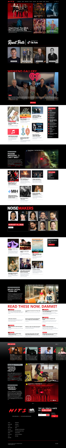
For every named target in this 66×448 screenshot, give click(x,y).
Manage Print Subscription (19, 429)
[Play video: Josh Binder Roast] (14, 55)
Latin (37, 1)
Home (9, 422)
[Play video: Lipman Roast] (26, 55)
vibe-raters (11, 344)
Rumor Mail (40, 413)
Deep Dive (47, 1)
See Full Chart (50, 136)
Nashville (40, 1)
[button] (56, 403)
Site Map (16, 435)
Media (44, 1)
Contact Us (17, 425)
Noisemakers (10, 430)
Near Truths (27, 1)
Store (16, 427)
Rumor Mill (19, 1)
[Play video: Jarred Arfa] (52, 55)
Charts (23, 1)
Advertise (16, 424)
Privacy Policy (17, 432)
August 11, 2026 (15, 225)
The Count (34, 1)
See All (56, 344)
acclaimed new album (18, 163)
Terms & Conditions (18, 434)
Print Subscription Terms (19, 430)
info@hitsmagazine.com (11, 444)
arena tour (13, 380)
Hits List (30, 1)
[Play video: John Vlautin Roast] (39, 55)
